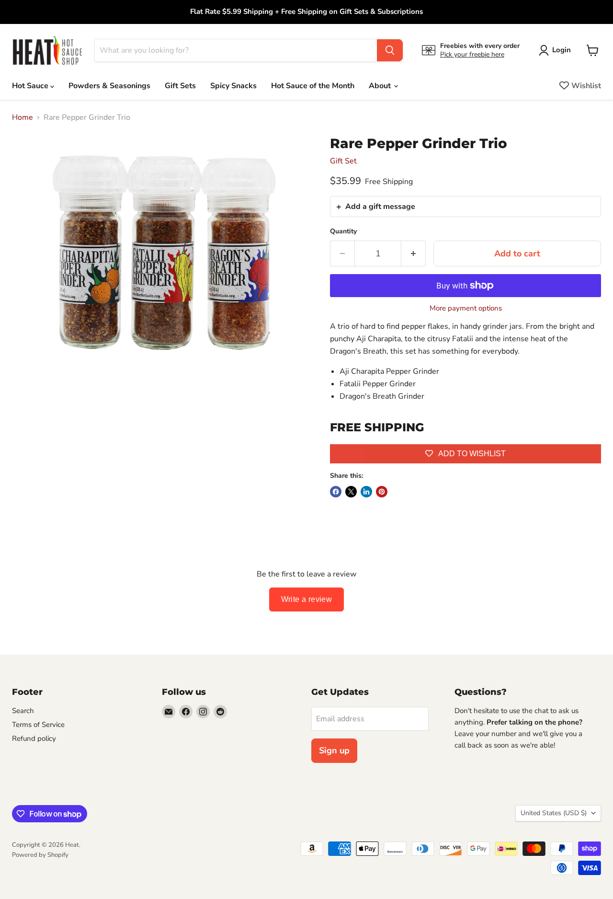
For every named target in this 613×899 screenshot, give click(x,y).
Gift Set (343, 161)
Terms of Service (38, 724)
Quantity (343, 231)
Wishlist (586, 86)
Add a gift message (380, 206)
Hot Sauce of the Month (312, 86)
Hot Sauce (31, 86)
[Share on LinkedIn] (366, 491)
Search (23, 710)
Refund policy (34, 738)
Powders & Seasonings (109, 86)
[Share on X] (351, 491)
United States (554, 813)
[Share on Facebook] (335, 491)
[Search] (390, 50)
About (381, 86)
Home (22, 117)
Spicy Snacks (233, 86)
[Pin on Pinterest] (381, 491)
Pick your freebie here (472, 54)
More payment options (466, 308)
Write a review (306, 599)
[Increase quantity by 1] (413, 254)
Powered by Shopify (40, 855)
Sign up (334, 750)
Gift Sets (180, 86)
